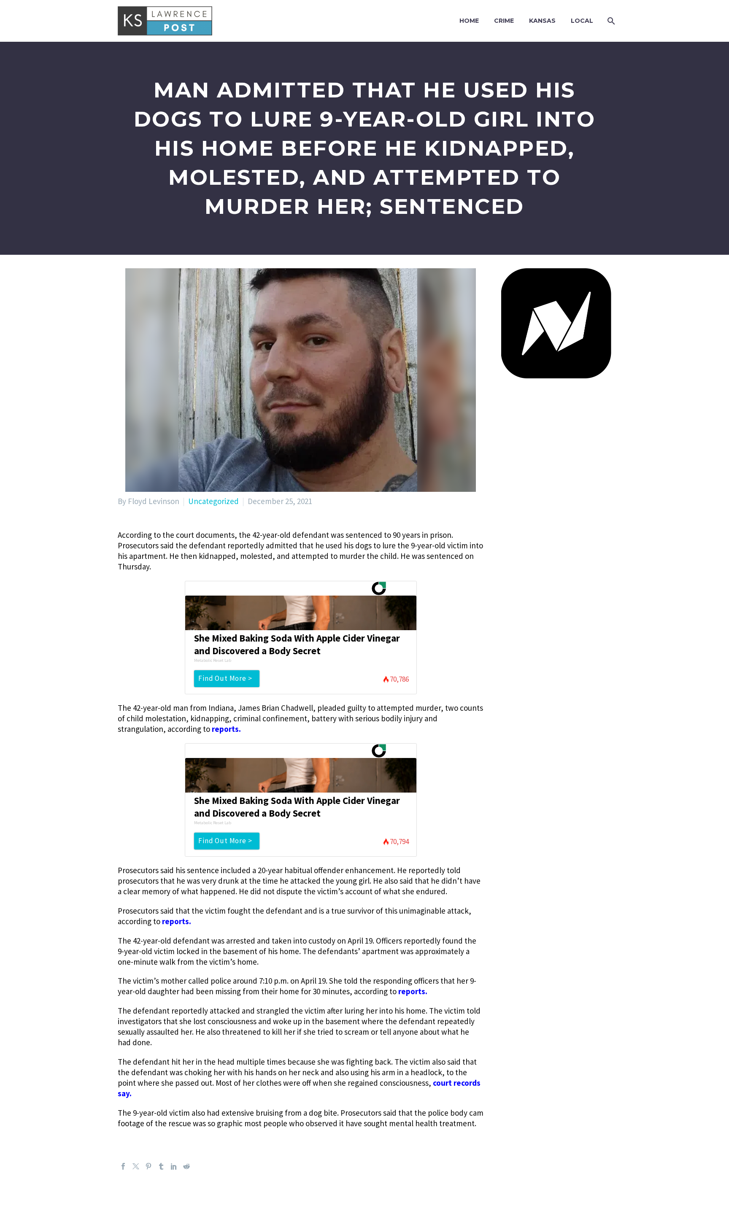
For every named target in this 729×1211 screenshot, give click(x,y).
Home (469, 20)
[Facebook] (123, 1166)
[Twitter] (135, 1166)
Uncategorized (213, 501)
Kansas (542, 20)
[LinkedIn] (173, 1166)
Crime (504, 20)
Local (582, 20)
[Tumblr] (161, 1166)
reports (225, 729)
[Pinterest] (148, 1166)
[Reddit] (186, 1166)
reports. (412, 991)
